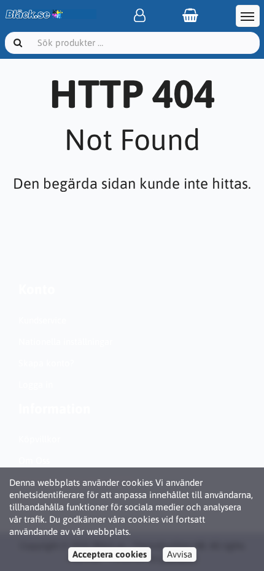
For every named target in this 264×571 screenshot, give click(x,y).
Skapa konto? (46, 363)
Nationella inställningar (65, 341)
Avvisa (179, 554)
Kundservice (42, 320)
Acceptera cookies (109, 554)
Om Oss (34, 460)
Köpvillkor (39, 439)
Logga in (35, 384)
